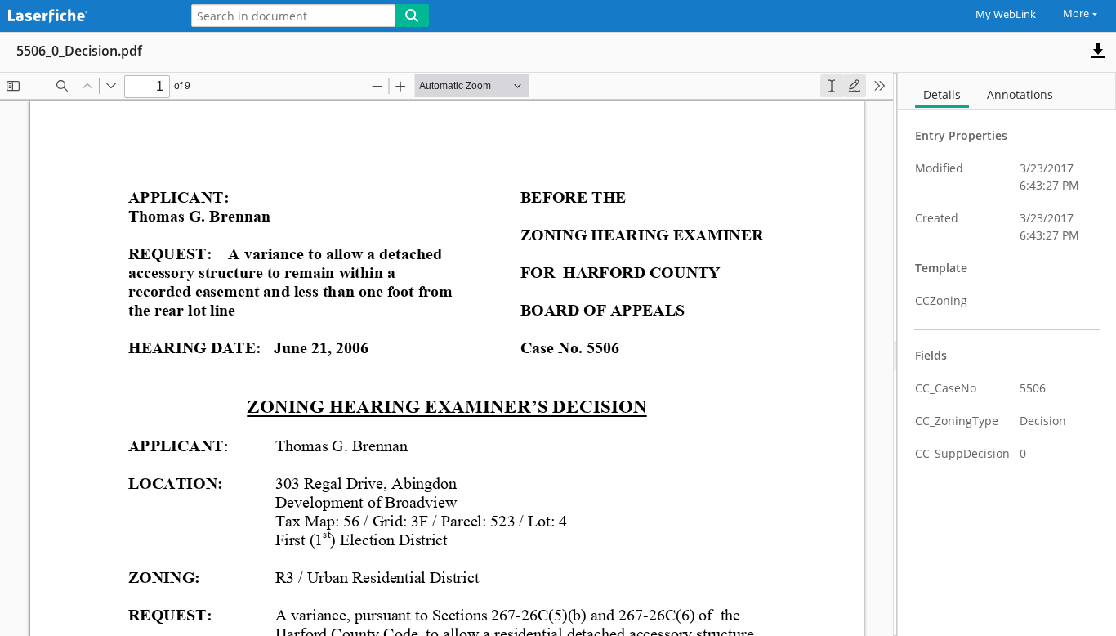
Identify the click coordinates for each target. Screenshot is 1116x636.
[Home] (85, 17)
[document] (1007, 354)
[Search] (412, 15)
